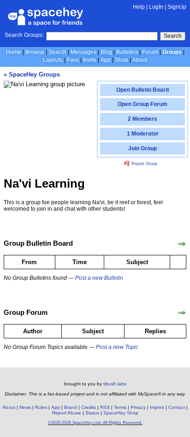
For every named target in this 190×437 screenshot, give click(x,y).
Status (92, 412)
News (25, 407)
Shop (121, 60)
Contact (176, 407)
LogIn (156, 7)
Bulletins (127, 52)
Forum (150, 52)
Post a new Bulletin (99, 278)
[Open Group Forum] (181, 313)
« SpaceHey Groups (32, 74)
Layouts (53, 60)
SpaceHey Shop (120, 412)
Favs (73, 60)
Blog (106, 52)
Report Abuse (66, 412)
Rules (41, 407)
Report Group (143, 163)
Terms (120, 407)
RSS (105, 407)
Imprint (157, 407)
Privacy (138, 407)
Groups (172, 52)
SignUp (176, 7)
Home (13, 52)
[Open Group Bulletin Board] (181, 244)
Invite (89, 60)
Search (173, 36)
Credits (88, 407)
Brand (70, 407)
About (139, 60)
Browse (34, 52)
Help (139, 7)
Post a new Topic (117, 347)
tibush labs (114, 383)
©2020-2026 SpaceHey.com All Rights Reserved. (95, 422)
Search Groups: (24, 35)
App (106, 60)
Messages (83, 52)
